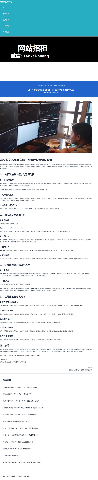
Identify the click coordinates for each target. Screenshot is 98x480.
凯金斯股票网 (6, 1)
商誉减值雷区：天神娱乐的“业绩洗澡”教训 (17, 394)
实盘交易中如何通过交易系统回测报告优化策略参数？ (21, 435)
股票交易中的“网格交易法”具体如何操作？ (17, 449)
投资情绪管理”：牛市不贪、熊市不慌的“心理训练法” (21, 401)
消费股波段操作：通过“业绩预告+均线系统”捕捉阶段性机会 (23, 408)
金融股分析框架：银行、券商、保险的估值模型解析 (20, 428)
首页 (4, 8)
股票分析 (6, 20)
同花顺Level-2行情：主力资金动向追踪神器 (18, 442)
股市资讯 (6, 26)
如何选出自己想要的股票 (11, 455)
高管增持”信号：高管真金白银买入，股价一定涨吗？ (21, 415)
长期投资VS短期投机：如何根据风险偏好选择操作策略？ (22, 462)
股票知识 (6, 32)
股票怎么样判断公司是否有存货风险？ (16, 421)
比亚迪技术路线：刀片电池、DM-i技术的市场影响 (20, 387)
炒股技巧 (6, 14)
